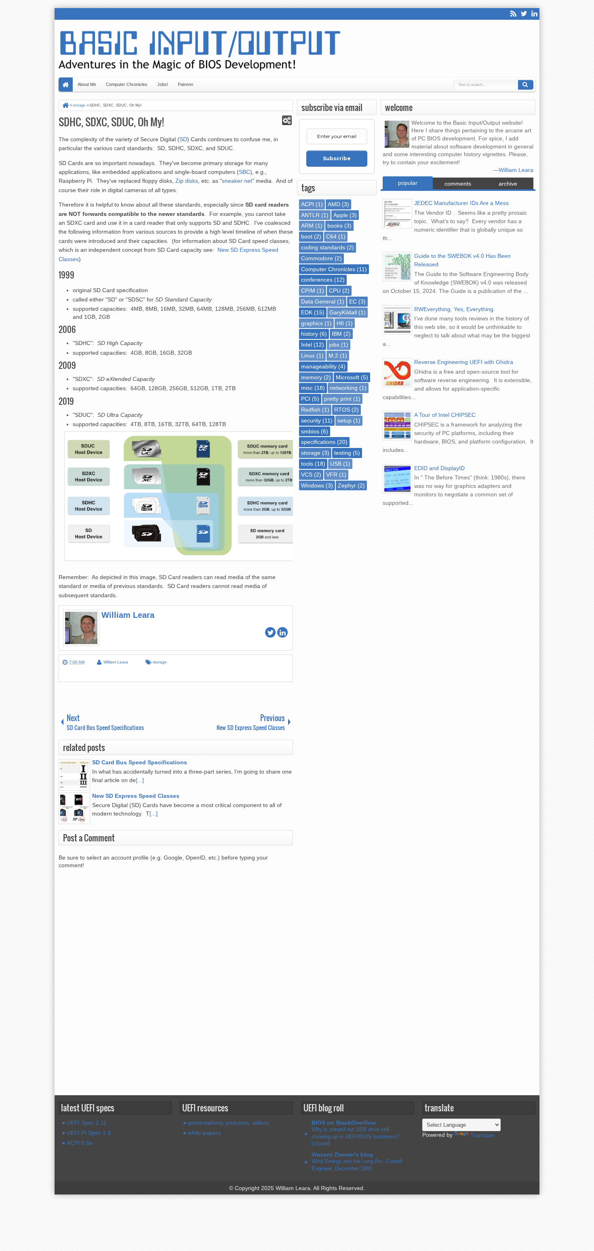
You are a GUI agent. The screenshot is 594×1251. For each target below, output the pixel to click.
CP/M (308, 290)
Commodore (317, 258)
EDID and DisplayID (439, 468)
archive (508, 183)
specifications (318, 442)
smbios (310, 431)
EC (353, 301)
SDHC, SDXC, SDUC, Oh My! (111, 121)
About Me (87, 84)
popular (407, 183)
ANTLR (310, 215)
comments (457, 183)
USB (335, 463)
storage (160, 662)
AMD (334, 204)
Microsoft (347, 377)
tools (307, 463)
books (335, 225)
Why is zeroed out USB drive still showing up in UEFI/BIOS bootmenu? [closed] (355, 1136)
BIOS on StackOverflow (344, 1122)
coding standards (323, 247)
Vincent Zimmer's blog (342, 1154)
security (311, 420)
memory (311, 377)
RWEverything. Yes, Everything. (454, 309)
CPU (335, 290)
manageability (319, 366)
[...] (140, 780)
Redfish (310, 409)
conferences (317, 279)
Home (66, 84)
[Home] (65, 105)
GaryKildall (343, 312)
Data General (318, 301)
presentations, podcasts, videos (228, 1122)
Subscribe (337, 158)
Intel (306, 344)
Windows (312, 485)
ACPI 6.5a (80, 1143)
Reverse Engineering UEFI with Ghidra (463, 362)
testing (342, 453)
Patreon (185, 84)
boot (306, 236)
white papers (204, 1133)
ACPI (307, 204)
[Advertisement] (175, 1070)
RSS (513, 14)
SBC (244, 172)
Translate (482, 1135)
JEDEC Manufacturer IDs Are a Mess (461, 203)
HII (340, 323)
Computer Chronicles (126, 84)
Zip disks (186, 181)
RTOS (342, 409)
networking (344, 388)
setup (344, 420)
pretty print (338, 398)
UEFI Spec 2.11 (87, 1122)
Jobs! (162, 84)
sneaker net (237, 181)
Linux (308, 355)
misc (307, 388)
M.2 (333, 355)
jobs (334, 344)
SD (183, 139)
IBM (337, 334)
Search (525, 85)
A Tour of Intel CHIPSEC (445, 415)
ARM (307, 225)
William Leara (516, 170)
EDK (306, 312)
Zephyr (347, 485)
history (309, 334)
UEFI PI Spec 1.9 (89, 1133)
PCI (305, 398)
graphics (312, 323)
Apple (340, 215)
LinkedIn (534, 14)
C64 (331, 236)
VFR (331, 474)
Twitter (523, 14)
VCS (306, 474)
